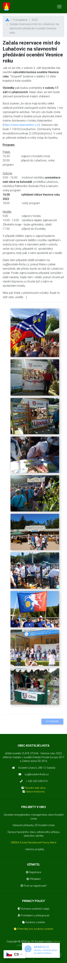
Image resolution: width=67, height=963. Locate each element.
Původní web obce (35, 787)
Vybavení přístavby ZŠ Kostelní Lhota (34, 825)
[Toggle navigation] (59, 6)
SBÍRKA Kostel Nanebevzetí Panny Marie (33, 842)
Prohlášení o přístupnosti (34, 915)
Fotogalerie (52, 721)
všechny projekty (34, 849)
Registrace (34, 872)
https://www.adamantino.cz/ (21, 125)
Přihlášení (35, 879)
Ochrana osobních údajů (34, 908)
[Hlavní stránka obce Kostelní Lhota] (6, 6)
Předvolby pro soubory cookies (34, 928)
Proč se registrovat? (35, 885)
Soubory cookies (35, 922)
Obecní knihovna (35, 791)
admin (56, 941)
